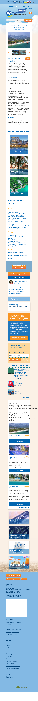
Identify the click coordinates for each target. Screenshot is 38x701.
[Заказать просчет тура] (19, 327)
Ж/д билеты (9, 647)
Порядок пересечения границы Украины (16, 627)
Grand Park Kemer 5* (14, 225)
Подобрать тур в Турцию (19, 266)
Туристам (9, 619)
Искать (28, 20)
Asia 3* (19, 257)
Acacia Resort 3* (12, 252)
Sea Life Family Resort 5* (13, 457)
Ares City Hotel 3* (13, 254)
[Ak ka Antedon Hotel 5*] (19, 428)
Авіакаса (9, 640)
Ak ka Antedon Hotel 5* (14, 436)
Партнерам (10, 654)
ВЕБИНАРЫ (9, 656)
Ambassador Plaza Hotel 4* (15, 237)
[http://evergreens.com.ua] (19, 686)
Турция (24, 25)
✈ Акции (8, 645)
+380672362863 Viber (17, 291)
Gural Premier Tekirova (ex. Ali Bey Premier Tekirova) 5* (17, 228)
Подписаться (15, 359)
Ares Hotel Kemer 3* (13, 255)
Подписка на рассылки (12, 661)
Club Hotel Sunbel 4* (21, 246)
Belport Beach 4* (12, 244)
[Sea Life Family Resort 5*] (19, 450)
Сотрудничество (10, 658)
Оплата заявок (10, 663)
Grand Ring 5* (25, 225)
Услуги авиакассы (10, 643)
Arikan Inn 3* (23, 255)
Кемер (16, 27)
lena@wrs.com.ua (16, 293)
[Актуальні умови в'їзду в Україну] (11, 392)
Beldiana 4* (11, 243)
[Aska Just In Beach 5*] (19, 479)
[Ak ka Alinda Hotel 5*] (19, 144)
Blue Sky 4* (11, 246)
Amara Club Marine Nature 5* (16, 213)
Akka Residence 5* (13, 212)
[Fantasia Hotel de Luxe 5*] (19, 165)
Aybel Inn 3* (25, 257)
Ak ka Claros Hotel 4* (14, 235)
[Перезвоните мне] (16, 6)
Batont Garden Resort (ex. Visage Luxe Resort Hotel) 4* (17, 240)
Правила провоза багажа (12, 632)
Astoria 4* (10, 238)
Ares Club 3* (22, 254)
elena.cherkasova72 (17, 289)
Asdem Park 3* (12, 257)
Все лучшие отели (24, 507)
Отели (21, 27)
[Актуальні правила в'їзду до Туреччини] (11, 384)
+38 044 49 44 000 (14, 591)
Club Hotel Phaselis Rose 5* (16, 221)
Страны (19, 25)
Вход (7, 1)
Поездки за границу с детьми (13, 629)
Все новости (26, 397)
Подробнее (19, 441)
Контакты (9, 677)
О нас (8, 674)
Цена (27, 58)
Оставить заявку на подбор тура (14, 622)
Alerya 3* (20, 252)
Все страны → (25, 308)
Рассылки (8, 624)
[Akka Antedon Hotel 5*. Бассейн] (15, 52)
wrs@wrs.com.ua (15, 592)
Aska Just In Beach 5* (14, 487)
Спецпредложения (19, 277)
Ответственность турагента (13, 666)
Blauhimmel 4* (22, 244)
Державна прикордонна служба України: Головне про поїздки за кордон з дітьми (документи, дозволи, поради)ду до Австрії (21, 372)
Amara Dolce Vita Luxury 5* (15, 215)
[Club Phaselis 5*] (19, 186)
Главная (12, 25)
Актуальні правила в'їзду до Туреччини (21, 382)
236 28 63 (27, 6)
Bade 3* (10, 258)
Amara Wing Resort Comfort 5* (16, 216)
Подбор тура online (20, 274)
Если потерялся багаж (11, 634)
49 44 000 (16, 288)
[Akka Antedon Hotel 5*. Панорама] (19, 40)
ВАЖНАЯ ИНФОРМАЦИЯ (12, 668)
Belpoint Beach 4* (20, 243)
